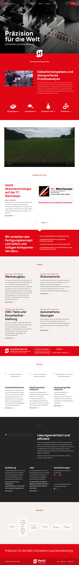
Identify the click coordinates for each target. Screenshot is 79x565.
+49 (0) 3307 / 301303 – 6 (60, 353)
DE (66, 3)
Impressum (63, 561)
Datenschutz (71, 561)
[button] (5, 526)
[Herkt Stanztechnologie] (9, 3)
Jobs (55, 3)
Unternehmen (25, 3)
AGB (58, 561)
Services (33, 3)
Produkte (40, 3)
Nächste (43, 222)
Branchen (48, 3)
